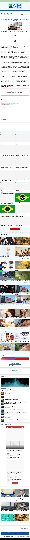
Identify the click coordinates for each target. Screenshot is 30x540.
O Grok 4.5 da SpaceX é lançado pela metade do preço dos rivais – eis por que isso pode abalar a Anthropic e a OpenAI (14, 390)
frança (4, 13)
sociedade (17, 58)
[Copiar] (1, 275)
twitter (22, 357)
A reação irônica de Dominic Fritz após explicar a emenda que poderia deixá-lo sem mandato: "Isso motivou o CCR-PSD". (16, 476)
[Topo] (1, 265)
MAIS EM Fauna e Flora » (27, 282)
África (28, 50)
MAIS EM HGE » (28, 306)
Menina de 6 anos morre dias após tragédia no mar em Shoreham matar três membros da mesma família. (16, 457)
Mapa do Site (27, 536)
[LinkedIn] (1, 273)
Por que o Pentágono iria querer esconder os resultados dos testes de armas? (15, 447)
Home (4, 536)
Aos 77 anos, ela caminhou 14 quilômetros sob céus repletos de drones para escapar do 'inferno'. (16, 480)
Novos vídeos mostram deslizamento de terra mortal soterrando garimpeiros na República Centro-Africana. (16, 450)
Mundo (7, 13)
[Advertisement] (15, 113)
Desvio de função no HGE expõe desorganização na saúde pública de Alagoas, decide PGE (14, 409)
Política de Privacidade (10, 536)
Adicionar (15, 119)
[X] (1, 269)
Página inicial (2, 13)
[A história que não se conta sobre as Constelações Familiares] (2, 400)
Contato (11, 104)
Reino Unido (11, 13)
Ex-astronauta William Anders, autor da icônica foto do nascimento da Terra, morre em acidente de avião (22, 499)
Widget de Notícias (18, 536)
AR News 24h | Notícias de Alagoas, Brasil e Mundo (13, 1)
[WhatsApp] (1, 271)
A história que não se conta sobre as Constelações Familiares (11, 399)
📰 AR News (9, 427)
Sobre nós (15, 536)
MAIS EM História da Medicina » (26, 258)
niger (8, 13)
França (23, 31)
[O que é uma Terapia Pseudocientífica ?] (2, 393)
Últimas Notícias (5, 87)
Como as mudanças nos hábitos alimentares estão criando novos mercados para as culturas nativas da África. (16, 454)
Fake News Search (23, 536)
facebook (8, 357)
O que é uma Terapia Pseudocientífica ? (8, 392)
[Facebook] (1, 267)
